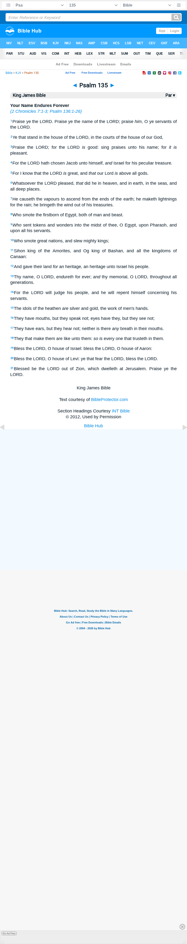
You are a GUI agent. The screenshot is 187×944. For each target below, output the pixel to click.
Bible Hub (93, 425)
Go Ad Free (9, 933)
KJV (18, 73)
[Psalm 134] (6, 438)
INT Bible (121, 411)
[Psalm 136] (181, 438)
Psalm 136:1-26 (65, 111)
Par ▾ (170, 95)
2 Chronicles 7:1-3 (29, 111)
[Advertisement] (93, 534)
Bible (9, 73)
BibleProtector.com (109, 399)
